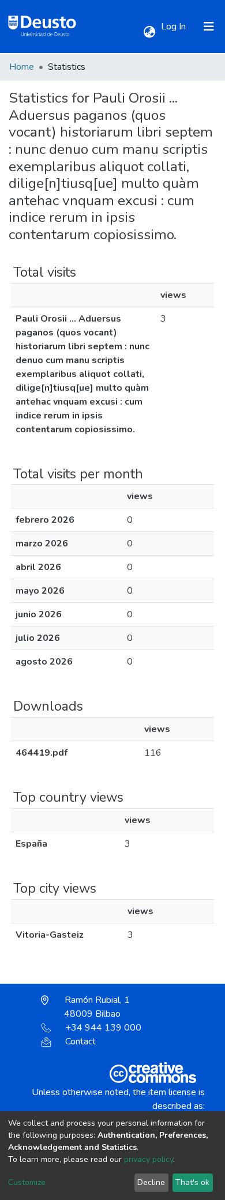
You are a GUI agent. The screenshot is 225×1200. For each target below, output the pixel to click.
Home (21, 67)
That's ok (192, 1182)
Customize (27, 1182)
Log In (174, 26)
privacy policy (148, 1159)
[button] (149, 32)
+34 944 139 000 (103, 1027)
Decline (151, 1182)
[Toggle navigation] (209, 26)
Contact (80, 1041)
